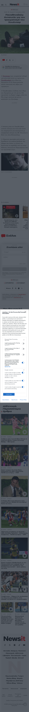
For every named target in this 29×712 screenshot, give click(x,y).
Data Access (14, 399)
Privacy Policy (23, 399)
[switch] (23, 343)
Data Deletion (5, 399)
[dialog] (14, 356)
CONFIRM (9, 394)
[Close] (26, 312)
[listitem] (14, 340)
